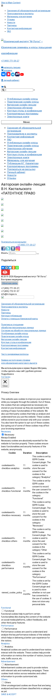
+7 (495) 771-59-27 (10, 61)
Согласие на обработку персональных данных (23, 330)
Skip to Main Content (10, 2)
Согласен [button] (5, 377)
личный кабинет (11, 80)
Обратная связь (10, 283)
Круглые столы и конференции (16, 342)
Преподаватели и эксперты (14, 307)
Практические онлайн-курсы (15, 336)
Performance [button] (7, 626)
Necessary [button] (6, 431)
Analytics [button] (5, 643)
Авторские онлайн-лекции (14, 339)
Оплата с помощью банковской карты (19, 319)
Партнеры (6, 313)
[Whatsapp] (17, 267)
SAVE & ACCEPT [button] (8, 694)
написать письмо (11, 67)
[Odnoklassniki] (13, 267)
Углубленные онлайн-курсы (14, 333)
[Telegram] (10, 267)
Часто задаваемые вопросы (15, 354)
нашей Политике (22, 374)
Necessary (9, 434)
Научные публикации (11, 316)
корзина (8, 70)
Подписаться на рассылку (13, 242)
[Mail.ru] (6, 267)
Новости (5, 310)
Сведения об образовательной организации (22, 304)
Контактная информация (13, 348)
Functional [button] (6, 608)
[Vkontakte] (3, 267)
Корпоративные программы (14, 345)
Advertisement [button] (8, 661)
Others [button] (4, 679)
